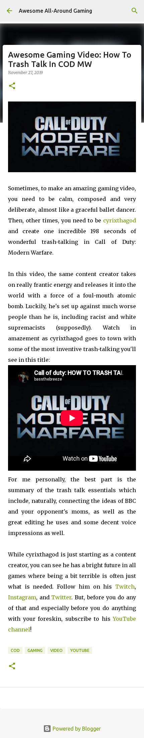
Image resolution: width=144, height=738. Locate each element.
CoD (15, 650)
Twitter (61, 597)
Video (56, 650)
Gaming (35, 650)
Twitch (125, 586)
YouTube (79, 650)
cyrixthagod (119, 220)
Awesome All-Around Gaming (55, 11)
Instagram (22, 597)
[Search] (135, 11)
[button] (12, 86)
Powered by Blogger (76, 729)
